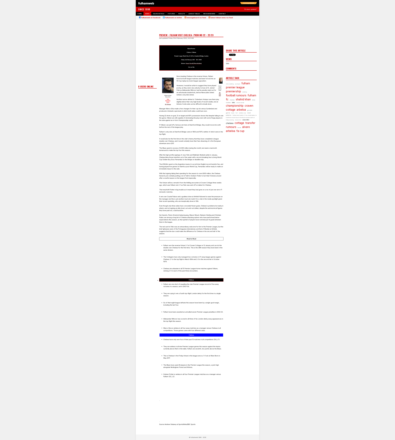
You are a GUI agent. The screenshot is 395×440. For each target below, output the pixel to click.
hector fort (238, 120)
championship (234, 105)
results (181, 13)
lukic (233, 102)
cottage (239, 123)
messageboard (209, 13)
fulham (245, 83)
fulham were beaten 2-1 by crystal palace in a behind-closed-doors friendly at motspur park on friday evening (241, 118)
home (139, 13)
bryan (232, 113)
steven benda (240, 102)
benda (239, 127)
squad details (158, 13)
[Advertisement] (147, 53)
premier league (235, 87)
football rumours (236, 95)
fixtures (171, 13)
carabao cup (242, 113)
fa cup (240, 131)
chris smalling (230, 84)
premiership (233, 91)
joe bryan (237, 84)
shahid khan (243, 99)
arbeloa (241, 109)
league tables (194, 13)
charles (232, 100)
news (147, 13)
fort (237, 113)
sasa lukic (245, 120)
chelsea (229, 123)
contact (222, 13)
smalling (244, 92)
